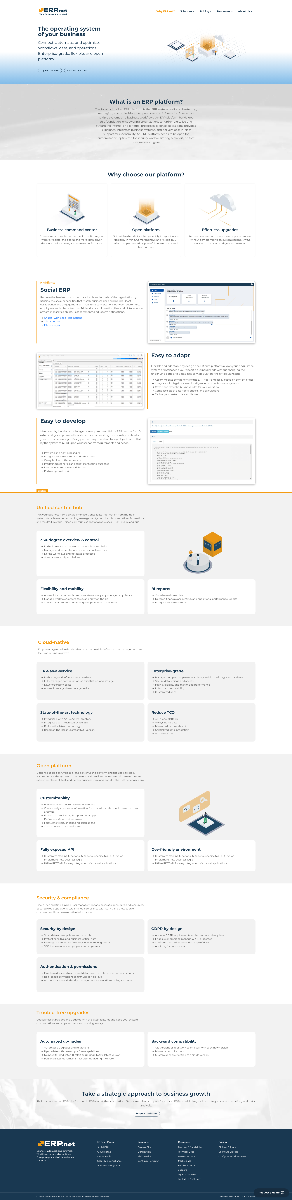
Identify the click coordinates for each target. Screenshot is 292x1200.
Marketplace (184, 1161)
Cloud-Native (104, 1151)
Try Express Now (187, 1174)
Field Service (144, 1156)
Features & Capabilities (190, 1147)
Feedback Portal (186, 1165)
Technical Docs (186, 1151)
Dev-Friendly (104, 1156)
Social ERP (103, 1147)
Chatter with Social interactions (63, 317)
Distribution (144, 1151)
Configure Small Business (232, 1156)
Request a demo (269, 1192)
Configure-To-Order (148, 1161)
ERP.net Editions (227, 1147)
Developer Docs (186, 1156)
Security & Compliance (109, 1161)
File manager (52, 325)
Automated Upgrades (108, 1165)
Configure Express (228, 1151)
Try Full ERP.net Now (189, 1179)
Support (182, 1170)
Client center (52, 321)
